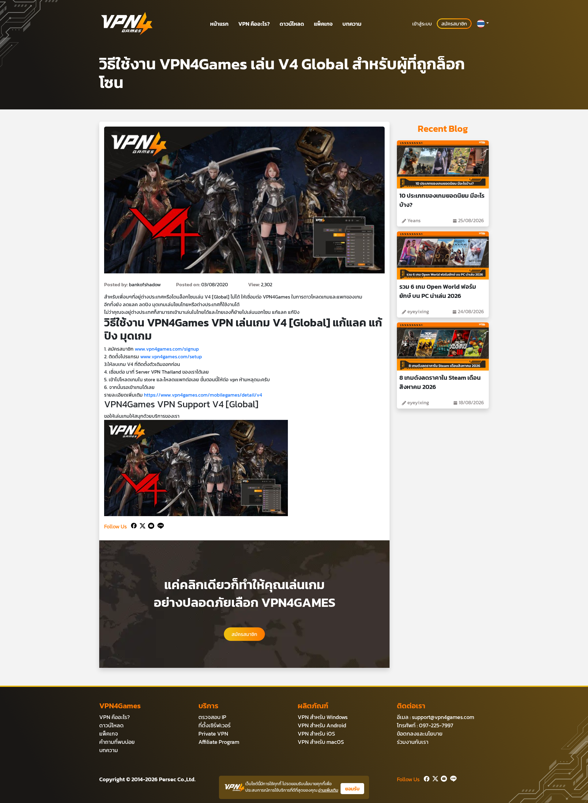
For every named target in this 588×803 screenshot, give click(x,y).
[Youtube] (149, 525)
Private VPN (213, 733)
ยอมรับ (352, 788)
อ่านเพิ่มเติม (328, 790)
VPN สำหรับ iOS (316, 733)
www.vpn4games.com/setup (171, 356)
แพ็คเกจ (323, 24)
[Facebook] (133, 525)
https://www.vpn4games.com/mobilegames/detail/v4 (203, 394)
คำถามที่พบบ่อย (117, 742)
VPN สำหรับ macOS (321, 742)
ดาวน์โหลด (292, 24)
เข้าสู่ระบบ (422, 23)
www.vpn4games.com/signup (167, 348)
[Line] (159, 525)
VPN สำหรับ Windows (323, 717)
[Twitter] (141, 525)
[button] (483, 23)
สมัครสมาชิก (454, 23)
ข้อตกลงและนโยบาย (420, 733)
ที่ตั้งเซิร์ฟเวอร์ (214, 725)
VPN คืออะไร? (254, 24)
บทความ (351, 24)
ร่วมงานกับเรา (412, 742)
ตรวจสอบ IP (212, 717)
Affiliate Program (218, 742)
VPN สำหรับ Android (322, 725)
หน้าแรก (219, 24)
